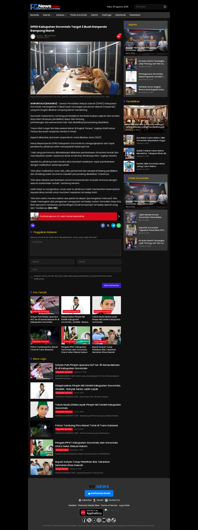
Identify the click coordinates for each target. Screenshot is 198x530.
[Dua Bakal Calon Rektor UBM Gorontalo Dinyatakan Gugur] (129, 140)
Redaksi (40, 36)
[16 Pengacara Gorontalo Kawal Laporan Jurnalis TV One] (131, 76)
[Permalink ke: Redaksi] (33, 36)
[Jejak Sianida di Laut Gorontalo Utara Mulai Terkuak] (131, 217)
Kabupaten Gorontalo (40, 311)
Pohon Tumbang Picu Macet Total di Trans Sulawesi (44, 348)
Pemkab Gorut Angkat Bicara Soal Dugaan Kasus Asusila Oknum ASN (152, 88)
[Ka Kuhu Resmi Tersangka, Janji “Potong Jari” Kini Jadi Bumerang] (131, 63)
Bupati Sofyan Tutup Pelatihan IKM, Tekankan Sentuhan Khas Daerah (104, 350)
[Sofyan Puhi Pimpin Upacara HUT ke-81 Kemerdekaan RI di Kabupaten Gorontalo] (44, 305)
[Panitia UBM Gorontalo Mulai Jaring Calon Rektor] (129, 166)
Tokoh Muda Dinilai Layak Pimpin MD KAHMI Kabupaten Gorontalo (106, 319)
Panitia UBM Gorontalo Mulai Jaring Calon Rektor (150, 165)
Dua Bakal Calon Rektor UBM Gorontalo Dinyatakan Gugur (151, 139)
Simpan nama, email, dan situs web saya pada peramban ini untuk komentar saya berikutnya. (73, 277)
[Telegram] (113, 225)
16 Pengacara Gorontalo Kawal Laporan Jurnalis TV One (152, 75)
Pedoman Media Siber (89, 505)
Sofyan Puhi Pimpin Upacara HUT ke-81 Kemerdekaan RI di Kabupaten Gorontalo (44, 319)
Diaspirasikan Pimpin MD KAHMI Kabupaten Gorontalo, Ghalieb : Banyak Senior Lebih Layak (75, 320)
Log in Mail (124, 505)
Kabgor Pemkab (100, 341)
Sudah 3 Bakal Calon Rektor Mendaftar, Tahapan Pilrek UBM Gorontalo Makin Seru (152, 152)
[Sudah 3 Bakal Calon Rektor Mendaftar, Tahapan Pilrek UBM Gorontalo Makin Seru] (129, 153)
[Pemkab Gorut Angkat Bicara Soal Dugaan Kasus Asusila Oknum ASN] (131, 89)
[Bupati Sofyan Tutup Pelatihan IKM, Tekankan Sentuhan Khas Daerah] (106, 335)
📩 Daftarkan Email (99, 493)
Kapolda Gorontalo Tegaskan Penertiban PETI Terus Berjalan (151, 229)
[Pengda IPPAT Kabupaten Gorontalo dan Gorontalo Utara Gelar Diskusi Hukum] (75, 335)
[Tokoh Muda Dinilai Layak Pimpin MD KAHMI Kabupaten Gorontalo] (106, 305)
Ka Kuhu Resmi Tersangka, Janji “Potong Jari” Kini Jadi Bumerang (152, 62)
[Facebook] (103, 225)
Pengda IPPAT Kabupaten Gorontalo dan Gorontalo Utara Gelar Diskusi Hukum (74, 350)
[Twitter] (108, 225)
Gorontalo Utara (69, 341)
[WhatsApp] (118, 225)
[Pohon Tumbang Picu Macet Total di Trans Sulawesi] (44, 335)
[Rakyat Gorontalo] (45, 6)
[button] (165, 6)
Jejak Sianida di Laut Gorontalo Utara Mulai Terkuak (150, 216)
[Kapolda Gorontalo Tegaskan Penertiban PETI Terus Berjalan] (131, 230)
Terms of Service (109, 505)
